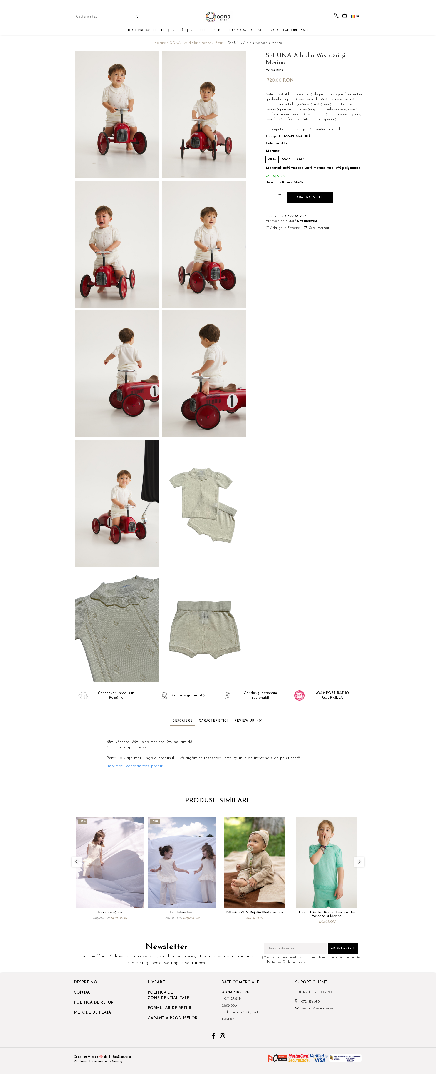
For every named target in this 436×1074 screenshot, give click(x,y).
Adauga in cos (310, 197)
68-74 (272, 159)
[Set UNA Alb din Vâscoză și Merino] (117, 114)
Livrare (156, 982)
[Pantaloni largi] (182, 862)
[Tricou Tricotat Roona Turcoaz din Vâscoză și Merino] (326, 862)
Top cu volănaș (110, 912)
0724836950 (310, 1002)
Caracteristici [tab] (213, 720)
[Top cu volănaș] (110, 862)
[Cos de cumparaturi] (344, 16)
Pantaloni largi (182, 912)
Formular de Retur (169, 1008)
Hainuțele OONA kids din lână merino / (184, 43)
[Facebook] (214, 1036)
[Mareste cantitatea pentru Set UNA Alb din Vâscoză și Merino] (280, 194)
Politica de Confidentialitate (286, 962)
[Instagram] (223, 1036)
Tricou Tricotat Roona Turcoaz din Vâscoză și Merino (326, 914)
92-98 (301, 159)
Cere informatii (318, 228)
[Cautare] (138, 17)
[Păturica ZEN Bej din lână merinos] (254, 862)
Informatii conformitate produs (135, 766)
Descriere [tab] (182, 720)
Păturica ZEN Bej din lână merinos (254, 912)
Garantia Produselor (173, 1018)
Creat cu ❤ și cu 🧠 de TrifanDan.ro (101, 1057)
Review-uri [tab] (248, 720)
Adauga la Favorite (284, 228)
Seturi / (221, 43)
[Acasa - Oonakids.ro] (218, 17)
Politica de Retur (94, 1002)
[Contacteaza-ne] (336, 16)
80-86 (286, 159)
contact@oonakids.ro (316, 1008)
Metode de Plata (92, 1012)
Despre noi (86, 982)
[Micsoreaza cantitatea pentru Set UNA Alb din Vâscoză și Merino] (280, 200)
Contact (83, 992)
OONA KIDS (274, 70)
